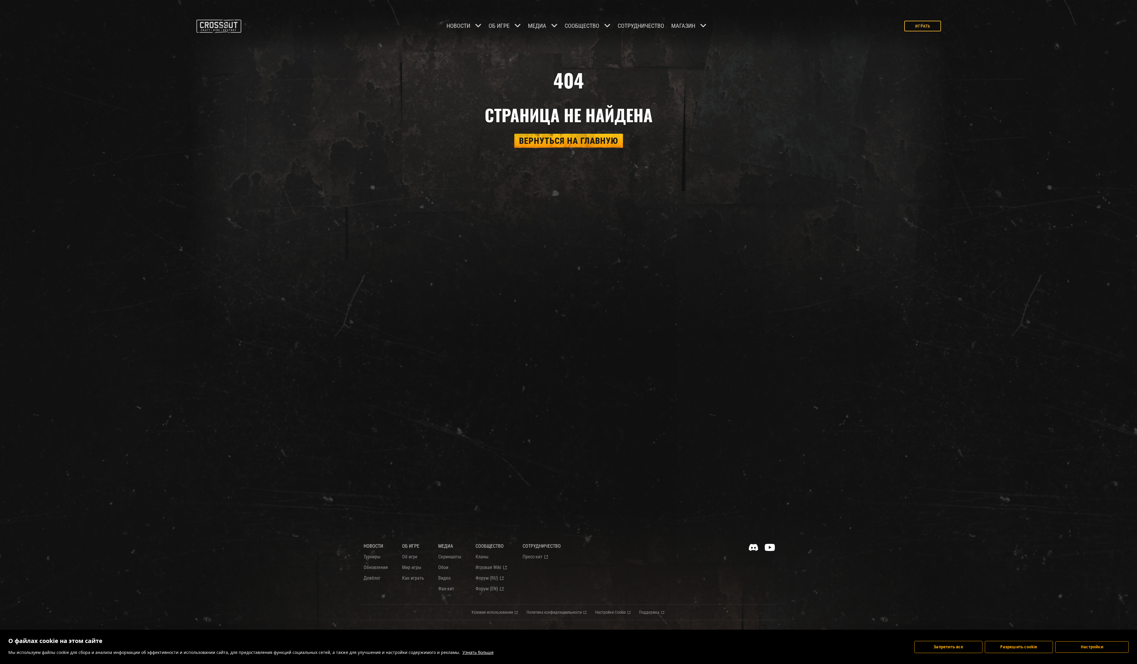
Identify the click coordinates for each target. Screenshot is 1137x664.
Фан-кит (446, 589)
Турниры (372, 557)
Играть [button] (922, 26)
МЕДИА (445, 546)
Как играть (413, 578)
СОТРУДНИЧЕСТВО (542, 546)
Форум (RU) (487, 578)
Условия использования (492, 612)
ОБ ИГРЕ (410, 546)
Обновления (376, 567)
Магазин (683, 25)
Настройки (1092, 647)
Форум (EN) (487, 589)
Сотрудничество (641, 25)
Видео (444, 578)
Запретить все (948, 647)
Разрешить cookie (1018, 647)
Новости (458, 25)
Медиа (537, 25)
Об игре (499, 25)
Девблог (372, 578)
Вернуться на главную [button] (568, 141)
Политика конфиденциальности (554, 612)
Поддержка (649, 612)
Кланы (482, 557)
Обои (443, 567)
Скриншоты (449, 557)
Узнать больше (478, 652)
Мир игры (411, 567)
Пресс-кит (532, 557)
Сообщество (582, 25)
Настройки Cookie (610, 612)
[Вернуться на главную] (218, 26)
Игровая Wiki (488, 567)
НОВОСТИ (373, 546)
